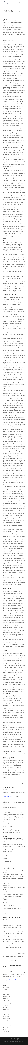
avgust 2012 (5, 992)
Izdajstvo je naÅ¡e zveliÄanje (11, 917)
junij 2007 (5, 1014)
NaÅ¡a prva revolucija (9, 787)
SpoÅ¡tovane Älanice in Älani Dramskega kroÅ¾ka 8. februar (12, 837)
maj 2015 (5, 987)
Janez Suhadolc (17, 11)
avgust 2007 (5, 1011)
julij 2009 (5, 1007)
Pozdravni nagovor (7, 960)
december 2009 (6, 1003)
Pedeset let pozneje (9, 10)
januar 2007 (5, 1020)
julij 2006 (5, 1029)
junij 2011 (5, 994)
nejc (5, 11)
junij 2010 (5, 1000)
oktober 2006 (6, 1027)
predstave (21, 829)
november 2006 (6, 1025)
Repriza (5, 801)
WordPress (14, 1042)
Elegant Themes (14, 1041)
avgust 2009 (5, 1005)
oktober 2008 (6, 1009)
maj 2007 (5, 1016)
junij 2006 (5, 1031)
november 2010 (6, 996)
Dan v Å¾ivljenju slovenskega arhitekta (12, 966)
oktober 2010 (6, 998)
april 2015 (5, 989)
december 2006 (6, 1022)
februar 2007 (6, 1018)
